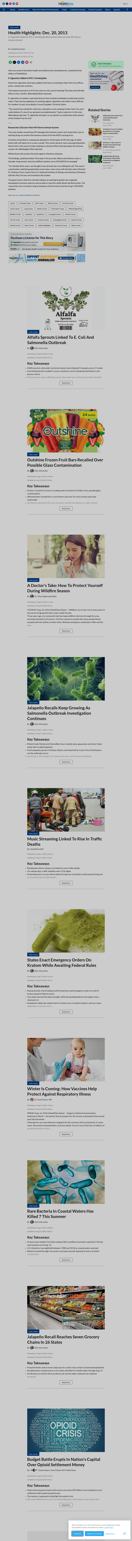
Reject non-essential (94, 1534)
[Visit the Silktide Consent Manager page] (124, 1533)
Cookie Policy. (109, 1527)
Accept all (77, 1534)
